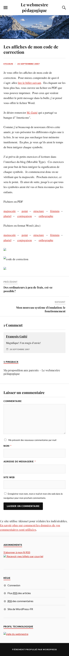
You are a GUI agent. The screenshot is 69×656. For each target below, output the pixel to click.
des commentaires (20, 601)
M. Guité (32, 112)
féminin (54, 211)
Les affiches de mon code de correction (31, 49)
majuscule (10, 211)
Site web (9, 477)
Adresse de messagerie (20, 461)
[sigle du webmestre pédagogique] (16, 634)
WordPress (50, 649)
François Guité (16, 336)
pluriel (7, 216)
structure (38, 211)
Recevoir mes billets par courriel (24, 556)
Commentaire (13, 401)
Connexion (14, 585)
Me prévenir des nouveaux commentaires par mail (32, 440)
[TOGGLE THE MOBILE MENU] (6, 7)
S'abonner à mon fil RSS (17, 552)
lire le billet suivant (29, 83)
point (25, 211)
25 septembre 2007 (28, 64)
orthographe (46, 216)
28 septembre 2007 (20, 349)
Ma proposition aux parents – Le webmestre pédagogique (32, 371)
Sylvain (8, 64)
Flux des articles (19, 593)
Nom (7, 446)
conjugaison (24, 216)
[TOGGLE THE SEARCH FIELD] (63, 7)
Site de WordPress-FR (20, 609)
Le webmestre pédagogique (34, 7)
